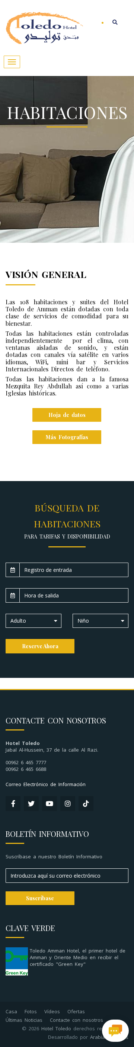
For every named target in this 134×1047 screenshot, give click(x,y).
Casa (11, 1011)
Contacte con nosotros (76, 1020)
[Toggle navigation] (12, 62)
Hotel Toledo (56, 1028)
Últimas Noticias (24, 1020)
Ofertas (76, 1011)
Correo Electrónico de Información (46, 784)
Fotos (31, 1011)
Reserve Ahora (40, 646)
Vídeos (52, 1011)
